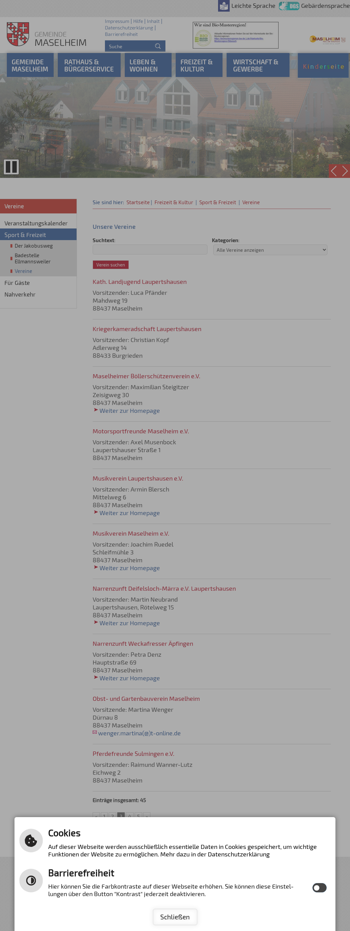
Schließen (175, 917)
